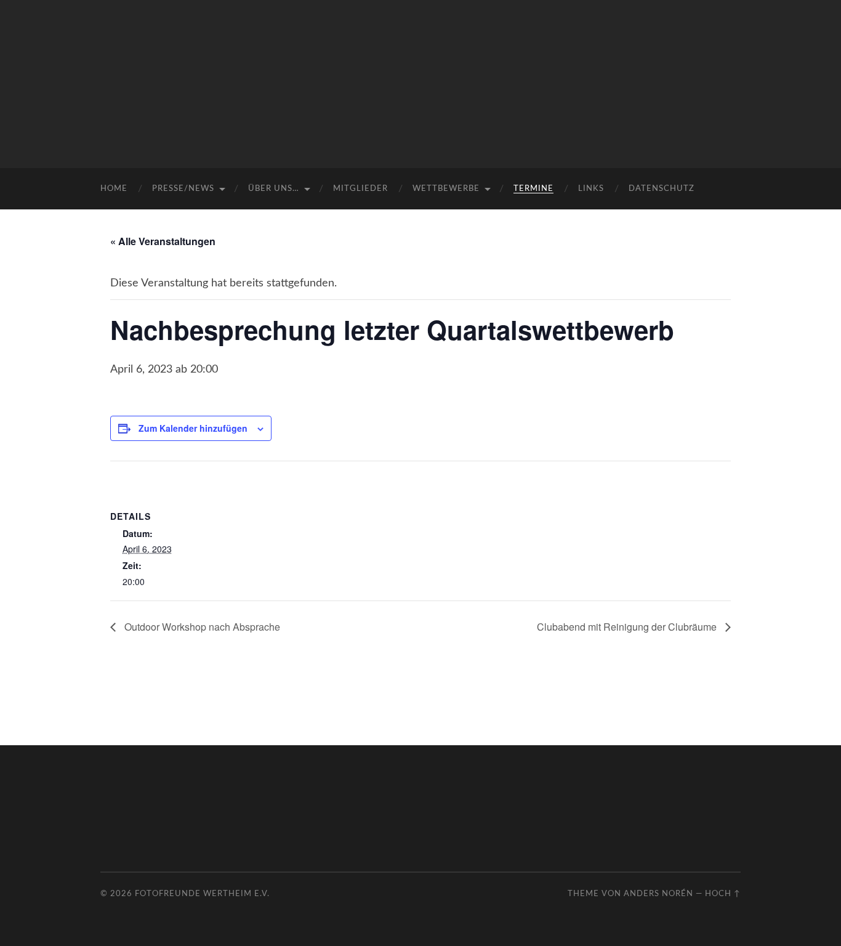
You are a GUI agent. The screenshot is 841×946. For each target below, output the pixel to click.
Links (591, 189)
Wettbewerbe (446, 189)
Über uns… (273, 189)
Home (113, 189)
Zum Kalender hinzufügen (193, 428)
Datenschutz (661, 189)
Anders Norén (658, 893)
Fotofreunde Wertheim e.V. (202, 893)
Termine (533, 189)
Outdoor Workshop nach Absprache (201, 627)
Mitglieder (360, 189)
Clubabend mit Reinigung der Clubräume (628, 627)
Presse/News (183, 189)
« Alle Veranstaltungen (162, 241)
